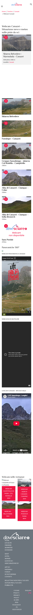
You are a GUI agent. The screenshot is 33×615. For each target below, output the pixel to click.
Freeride (8, 545)
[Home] (16, 4)
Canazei (16, 11)
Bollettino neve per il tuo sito (17, 580)
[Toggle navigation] (2, 6)
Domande (8, 550)
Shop (7, 554)
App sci (7, 567)
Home (4, 11)
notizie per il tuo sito (13, 583)
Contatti (8, 576)
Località (8, 543)
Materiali (8, 569)
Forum (7, 572)
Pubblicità (9, 585)
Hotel (7, 556)
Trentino (10, 11)
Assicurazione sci (12, 563)
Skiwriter (8, 547)
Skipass (7, 558)
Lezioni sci (9, 561)
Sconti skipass (10, 574)
